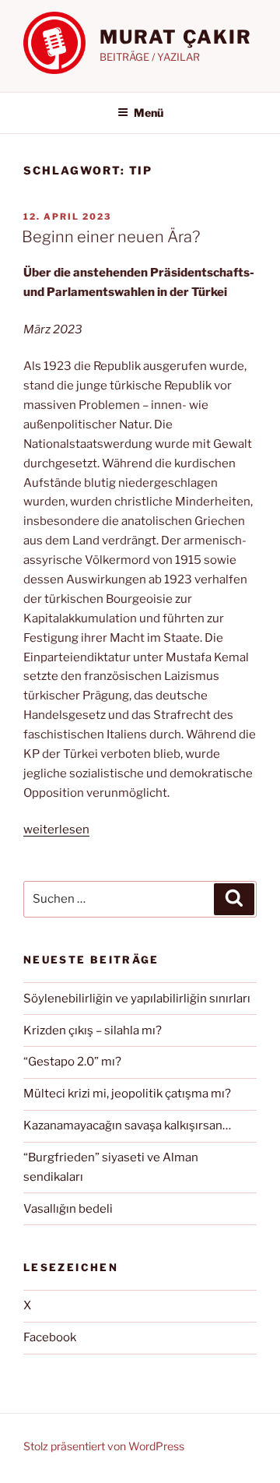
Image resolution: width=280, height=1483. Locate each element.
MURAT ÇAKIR (176, 37)
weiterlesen (56, 830)
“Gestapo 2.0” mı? (72, 1062)
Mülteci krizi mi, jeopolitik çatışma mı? (127, 1094)
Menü (148, 112)
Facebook (49, 1337)
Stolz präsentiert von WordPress (103, 1446)
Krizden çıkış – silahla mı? (92, 1030)
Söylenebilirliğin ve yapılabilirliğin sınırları (136, 999)
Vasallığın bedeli (68, 1209)
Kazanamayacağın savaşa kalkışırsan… (127, 1125)
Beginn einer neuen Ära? (111, 236)
